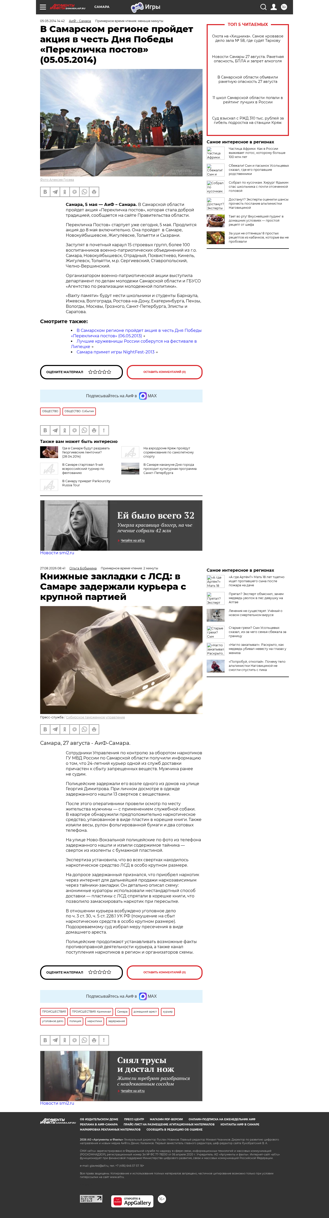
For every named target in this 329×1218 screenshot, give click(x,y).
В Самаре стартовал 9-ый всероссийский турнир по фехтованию (83, 469)
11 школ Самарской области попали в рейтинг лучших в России (248, 100)
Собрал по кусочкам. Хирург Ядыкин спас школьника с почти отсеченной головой (258, 187)
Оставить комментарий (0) (164, 372)
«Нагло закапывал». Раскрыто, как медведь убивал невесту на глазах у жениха (257, 649)
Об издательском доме (99, 1119)
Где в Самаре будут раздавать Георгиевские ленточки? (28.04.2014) (86, 452)
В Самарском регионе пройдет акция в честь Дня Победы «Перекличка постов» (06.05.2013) (136, 333)
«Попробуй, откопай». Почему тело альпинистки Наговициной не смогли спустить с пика (257, 666)
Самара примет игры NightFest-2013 (115, 352)
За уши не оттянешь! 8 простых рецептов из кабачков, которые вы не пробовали (259, 237)
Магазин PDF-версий (166, 1119)
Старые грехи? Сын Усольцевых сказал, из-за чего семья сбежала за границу (257, 632)
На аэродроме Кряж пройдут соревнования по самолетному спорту (168, 452)
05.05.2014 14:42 (52, 21)
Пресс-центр (134, 1119)
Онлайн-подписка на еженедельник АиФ (222, 1119)
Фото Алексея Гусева (57, 180)
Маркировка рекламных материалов (110, 1129)
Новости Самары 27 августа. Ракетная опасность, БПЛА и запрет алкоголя (248, 59)
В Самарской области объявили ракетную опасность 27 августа (247, 79)
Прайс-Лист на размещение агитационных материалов (169, 1124)
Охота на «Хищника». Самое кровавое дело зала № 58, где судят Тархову (248, 38)
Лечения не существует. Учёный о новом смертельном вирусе (255, 613)
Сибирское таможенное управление (95, 717)
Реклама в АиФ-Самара (99, 1124)
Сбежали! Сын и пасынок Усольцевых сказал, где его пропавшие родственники (259, 170)
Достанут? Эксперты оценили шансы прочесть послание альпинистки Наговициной (258, 203)
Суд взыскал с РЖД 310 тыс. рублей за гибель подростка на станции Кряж (248, 120)
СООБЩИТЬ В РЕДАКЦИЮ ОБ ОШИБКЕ (175, 1129)
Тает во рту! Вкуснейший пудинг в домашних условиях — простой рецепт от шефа (256, 220)
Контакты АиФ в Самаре (240, 1124)
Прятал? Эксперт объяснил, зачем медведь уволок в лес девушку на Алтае (256, 598)
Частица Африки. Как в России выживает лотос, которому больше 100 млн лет (257, 153)
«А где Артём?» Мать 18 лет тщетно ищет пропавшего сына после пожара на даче (257, 581)
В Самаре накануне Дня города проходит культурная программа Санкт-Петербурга (170, 469)
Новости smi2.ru (57, 552)
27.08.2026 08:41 (52, 568)
